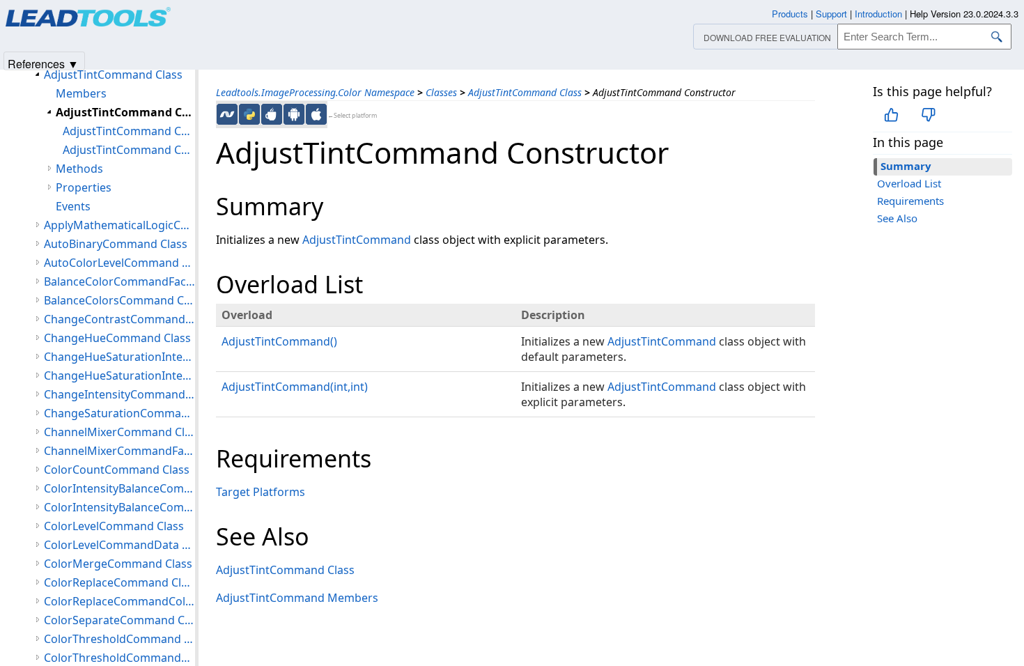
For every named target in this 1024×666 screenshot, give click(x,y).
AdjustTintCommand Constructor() (129, 131)
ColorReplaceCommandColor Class (119, 601)
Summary (906, 166)
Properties (83, 187)
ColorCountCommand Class (116, 469)
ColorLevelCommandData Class (119, 544)
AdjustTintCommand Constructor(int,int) (129, 149)
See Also (897, 218)
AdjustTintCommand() (279, 341)
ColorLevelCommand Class (114, 526)
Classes (441, 92)
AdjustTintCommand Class (525, 92)
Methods (79, 168)
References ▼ (43, 63)
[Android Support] (294, 114)
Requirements (910, 201)
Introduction (878, 13)
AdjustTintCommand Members (297, 597)
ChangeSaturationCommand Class (119, 413)
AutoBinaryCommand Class (115, 243)
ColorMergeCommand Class (118, 563)
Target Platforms (260, 492)
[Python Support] (249, 114)
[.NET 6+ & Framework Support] (227, 114)
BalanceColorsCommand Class (119, 300)
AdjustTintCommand (356, 239)
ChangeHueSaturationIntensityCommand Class (119, 356)
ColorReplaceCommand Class (119, 582)
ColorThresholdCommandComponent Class (119, 657)
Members (81, 93)
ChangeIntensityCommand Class (119, 394)
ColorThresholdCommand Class (119, 638)
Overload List (909, 183)
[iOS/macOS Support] (316, 114)
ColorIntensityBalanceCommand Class (119, 488)
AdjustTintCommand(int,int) (295, 386)
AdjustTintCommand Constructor (125, 112)
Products (790, 13)
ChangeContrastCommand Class (119, 319)
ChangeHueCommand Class (117, 338)
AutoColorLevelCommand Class (119, 262)
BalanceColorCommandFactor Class (119, 281)
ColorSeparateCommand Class (119, 620)
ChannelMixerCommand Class (119, 432)
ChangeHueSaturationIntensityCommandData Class (119, 375)
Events (73, 206)
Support (831, 13)
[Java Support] (271, 114)
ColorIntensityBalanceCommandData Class (119, 507)
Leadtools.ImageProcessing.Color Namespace (315, 92)
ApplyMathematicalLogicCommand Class (119, 225)
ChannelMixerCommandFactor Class (119, 450)
